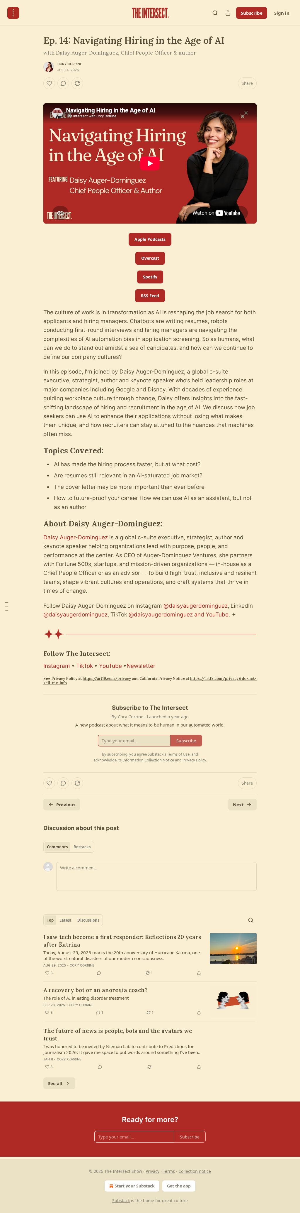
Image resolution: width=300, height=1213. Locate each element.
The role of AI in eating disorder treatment (86, 998)
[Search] (215, 13)
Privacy (152, 1171)
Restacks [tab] (82, 846)
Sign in (281, 13)
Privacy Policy (194, 760)
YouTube (217, 614)
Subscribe (251, 13)
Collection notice (194, 1171)
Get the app (179, 1186)
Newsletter (141, 666)
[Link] (35, 450)
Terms (169, 1171)
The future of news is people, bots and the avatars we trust (117, 1034)
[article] (150, 955)
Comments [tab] (57, 846)
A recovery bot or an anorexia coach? (95, 990)
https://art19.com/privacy (107, 678)
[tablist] (68, 847)
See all (55, 1083)
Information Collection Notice (148, 760)
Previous (65, 804)
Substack (121, 1200)
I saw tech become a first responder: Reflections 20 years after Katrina (122, 940)
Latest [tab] (65, 920)
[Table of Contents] (6, 606)
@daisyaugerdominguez (195, 605)
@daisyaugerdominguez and (166, 614)
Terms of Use (178, 754)
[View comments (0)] (63, 83)
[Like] (49, 83)
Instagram (56, 666)
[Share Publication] (228, 13)
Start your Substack (135, 1186)
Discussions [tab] (88, 920)
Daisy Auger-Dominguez (75, 537)
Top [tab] (50, 920)
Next (238, 804)
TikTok (84, 666)
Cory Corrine (69, 64)
